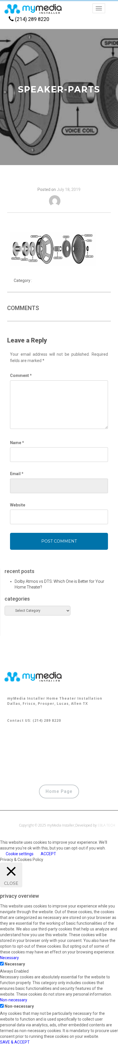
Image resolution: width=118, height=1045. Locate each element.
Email (16, 473)
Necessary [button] (9, 957)
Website (17, 505)
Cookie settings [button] (20, 854)
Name (17, 442)
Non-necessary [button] (13, 1000)
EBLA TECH (106, 825)
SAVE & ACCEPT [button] (15, 1042)
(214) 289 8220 (31, 19)
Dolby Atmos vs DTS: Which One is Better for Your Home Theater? (59, 584)
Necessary (15, 964)
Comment (21, 375)
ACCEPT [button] (48, 854)
